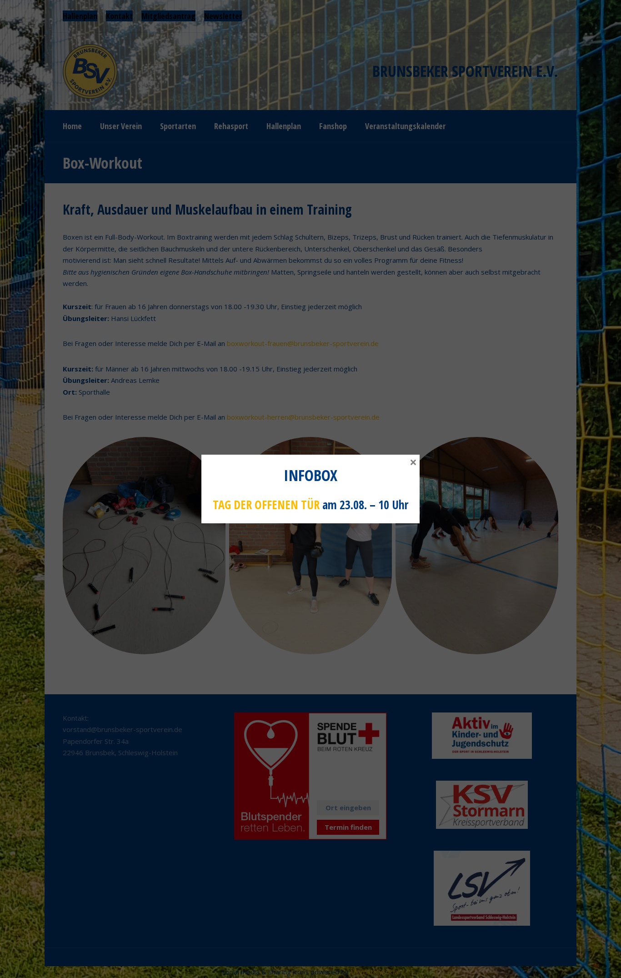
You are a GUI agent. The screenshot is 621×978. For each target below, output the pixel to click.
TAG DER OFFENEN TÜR (266, 505)
